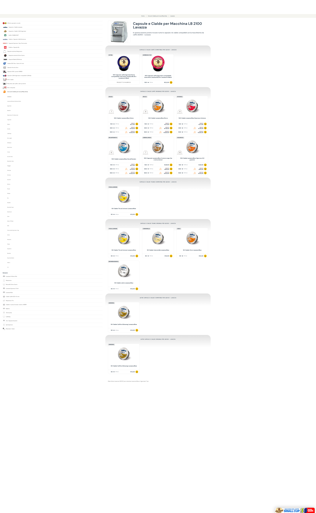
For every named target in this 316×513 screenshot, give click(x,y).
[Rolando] (5, 239)
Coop (8, 152)
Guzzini (9, 179)
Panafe (8, 202)
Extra (110, 55)
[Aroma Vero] (5, 156)
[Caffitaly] (5, 133)
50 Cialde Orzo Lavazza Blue (192, 250)
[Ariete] (5, 129)
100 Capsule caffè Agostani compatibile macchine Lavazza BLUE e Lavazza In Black (158, 76)
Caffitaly (9, 133)
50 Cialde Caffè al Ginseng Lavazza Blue (124, 324)
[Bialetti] (5, 110)
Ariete (8, 129)
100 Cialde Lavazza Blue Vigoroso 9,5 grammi (192, 159)
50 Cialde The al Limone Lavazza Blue (124, 208)
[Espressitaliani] (5, 258)
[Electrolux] (5, 147)
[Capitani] (5, 119)
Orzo (178, 228)
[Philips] (5, 193)
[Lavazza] (5, 96)
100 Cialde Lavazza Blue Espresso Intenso (192, 118)
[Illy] (5, 198)
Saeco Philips (10, 221)
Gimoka (9, 170)
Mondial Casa (10, 207)
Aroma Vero (10, 156)
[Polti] (5, 216)
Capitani (9, 119)
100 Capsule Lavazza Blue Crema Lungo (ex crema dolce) (158, 159)
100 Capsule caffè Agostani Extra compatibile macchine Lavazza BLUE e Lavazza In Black (123, 76)
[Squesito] (5, 248)
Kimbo (8, 184)
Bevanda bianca (113, 261)
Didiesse (9, 142)
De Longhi (9, 138)
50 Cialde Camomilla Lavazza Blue (158, 250)
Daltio (8, 124)
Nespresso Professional (12, 115)
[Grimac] (5, 175)
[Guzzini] (5, 179)
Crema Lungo (147, 137)
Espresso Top (147, 55)
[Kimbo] (5, 184)
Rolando (9, 239)
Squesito (9, 248)
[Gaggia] (5, 165)
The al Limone (113, 187)
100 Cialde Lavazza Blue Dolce (124, 118)
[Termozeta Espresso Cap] (5, 230)
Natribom (9, 212)
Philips (8, 193)
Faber (8, 244)
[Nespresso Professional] (5, 115)
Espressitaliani (10, 258)
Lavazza (9, 96)
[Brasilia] (5, 253)
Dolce (110, 96)
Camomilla (146, 228)
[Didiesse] (5, 142)
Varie (8, 235)
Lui (8, 267)
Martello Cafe (10, 161)
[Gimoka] (5, 170)
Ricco (145, 96)
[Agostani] (5, 106)
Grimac (9, 175)
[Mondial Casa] (5, 207)
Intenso (179, 96)
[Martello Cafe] (5, 161)
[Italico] (5, 262)
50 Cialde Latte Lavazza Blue (123, 283)
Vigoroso (180, 137)
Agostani (9, 106)
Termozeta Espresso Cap (13, 230)
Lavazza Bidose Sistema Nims (14, 101)
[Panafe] (5, 202)
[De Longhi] (5, 138)
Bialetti (9, 110)
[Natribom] (5, 212)
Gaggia (9, 165)
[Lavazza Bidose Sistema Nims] (5, 101)
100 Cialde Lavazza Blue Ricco (158, 118)
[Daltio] (5, 124)
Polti (8, 216)
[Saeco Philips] (5, 221)
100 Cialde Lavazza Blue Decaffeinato (124, 159)
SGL (8, 225)
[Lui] (5, 267)
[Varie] (5, 235)
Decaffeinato (113, 137)
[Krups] (5, 188)
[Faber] (5, 244)
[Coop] (5, 152)
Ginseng (111, 303)
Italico (8, 262)
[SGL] (5, 225)
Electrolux (9, 147)
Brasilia (9, 253)
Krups (8, 188)
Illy (8, 198)
